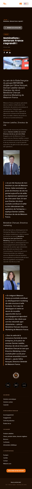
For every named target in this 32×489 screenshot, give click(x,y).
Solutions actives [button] (8, 402)
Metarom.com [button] (7, 463)
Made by (13, 482)
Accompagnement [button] (8, 415)
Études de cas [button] (7, 423)
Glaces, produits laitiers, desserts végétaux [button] (15, 436)
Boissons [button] (5, 439)
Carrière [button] (5, 458)
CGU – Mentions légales (10, 484)
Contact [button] (5, 461)
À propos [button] (5, 455)
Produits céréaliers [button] (8, 433)
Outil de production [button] (8, 420)
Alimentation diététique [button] (10, 445)
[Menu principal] (20, 3)
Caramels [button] (6, 405)
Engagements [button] (7, 418)
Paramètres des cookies (22, 484)
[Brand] (5, 4)
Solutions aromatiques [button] (9, 399)
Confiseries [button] (6, 442)
